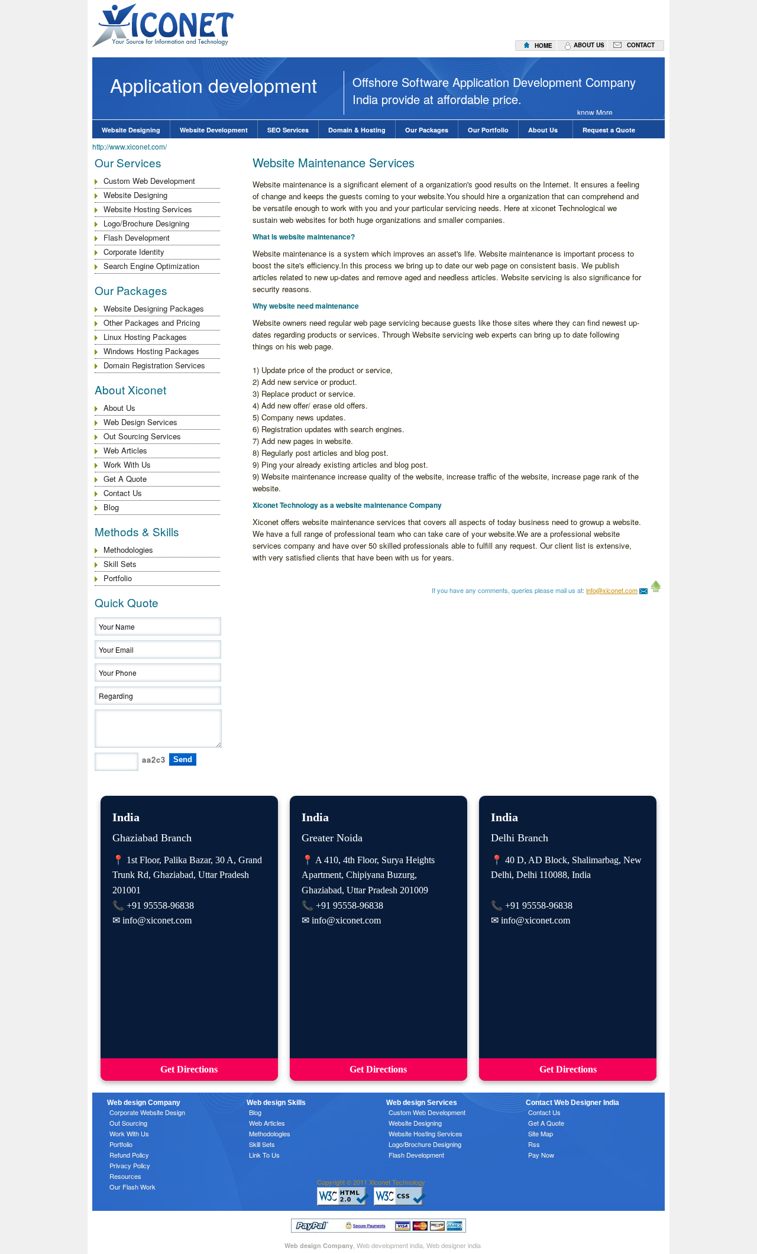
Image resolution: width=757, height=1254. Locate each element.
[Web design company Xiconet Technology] (643, 590)
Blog (111, 507)
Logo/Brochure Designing (146, 223)
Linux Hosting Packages (145, 336)
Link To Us (264, 1154)
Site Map (540, 1133)
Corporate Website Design (147, 1112)
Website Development (214, 129)
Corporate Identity (133, 251)
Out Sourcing (128, 1122)
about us (589, 45)
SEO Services (288, 129)
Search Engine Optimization (151, 265)
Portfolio (117, 578)
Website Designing (131, 129)
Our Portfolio (488, 129)
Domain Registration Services (154, 365)
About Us (545, 129)
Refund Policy (129, 1154)
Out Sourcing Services (142, 436)
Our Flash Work (132, 1186)
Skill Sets (120, 563)
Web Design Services (140, 421)
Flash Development (136, 237)
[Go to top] (655, 590)
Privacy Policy (129, 1165)
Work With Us (127, 464)
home (543, 45)
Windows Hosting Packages (151, 351)
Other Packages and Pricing (151, 322)
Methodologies (128, 549)
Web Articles (125, 450)
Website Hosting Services (147, 209)
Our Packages (426, 129)
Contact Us (122, 492)
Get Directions (189, 1069)
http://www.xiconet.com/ (129, 146)
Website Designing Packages (153, 308)
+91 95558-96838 (160, 905)
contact (641, 45)
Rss (534, 1144)
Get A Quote (125, 478)
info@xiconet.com (612, 590)
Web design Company (318, 1245)
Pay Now (541, 1154)
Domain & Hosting (357, 129)
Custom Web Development (149, 180)
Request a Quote (609, 129)
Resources (125, 1176)
